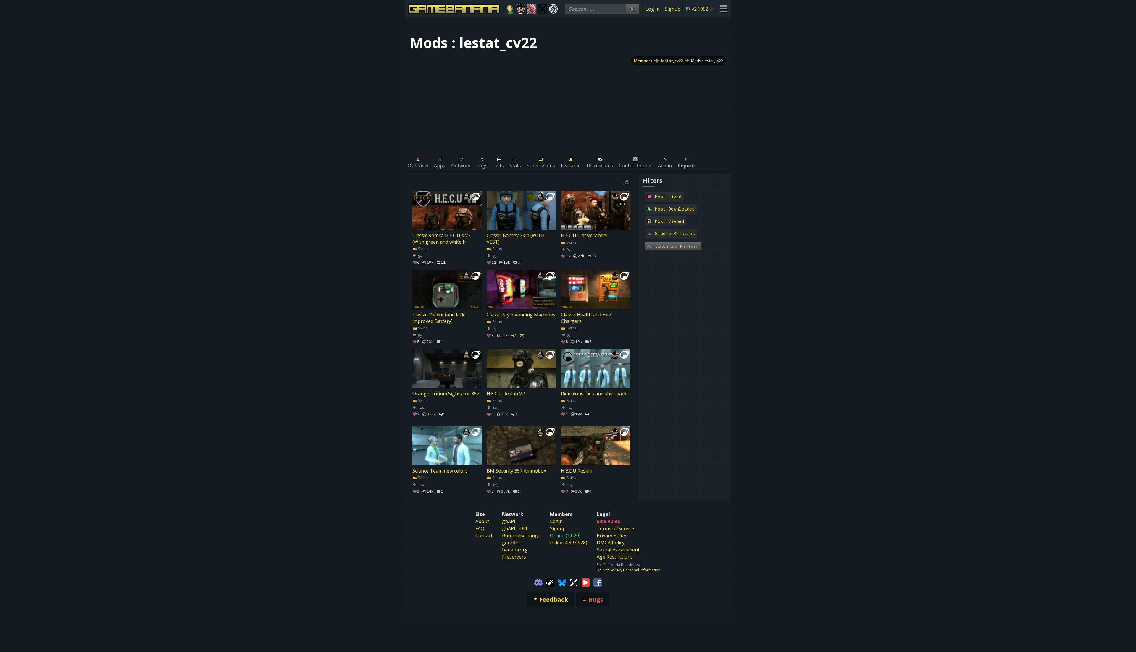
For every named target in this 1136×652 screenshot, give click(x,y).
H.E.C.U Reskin (576, 471)
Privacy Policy (611, 535)
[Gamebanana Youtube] (585, 582)
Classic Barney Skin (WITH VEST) (516, 238)
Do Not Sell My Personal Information (629, 569)
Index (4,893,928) (568, 542)
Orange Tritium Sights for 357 (445, 393)
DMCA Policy (611, 542)
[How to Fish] (542, 9)
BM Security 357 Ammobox (516, 471)
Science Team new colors (440, 471)
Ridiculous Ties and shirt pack (594, 393)
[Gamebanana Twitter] (574, 582)
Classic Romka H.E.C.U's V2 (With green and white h (441, 238)
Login (556, 521)
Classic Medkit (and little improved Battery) (439, 317)
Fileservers (514, 557)
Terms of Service (615, 528)
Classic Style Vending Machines (521, 314)
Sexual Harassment (618, 549)
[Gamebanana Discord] (538, 582)
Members (643, 60)
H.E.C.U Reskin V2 (506, 393)
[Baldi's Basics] (510, 9)
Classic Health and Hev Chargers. (586, 317)
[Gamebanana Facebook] (597, 582)
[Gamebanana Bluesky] (562, 582)
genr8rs (511, 542)
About (482, 521)
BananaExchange (521, 535)
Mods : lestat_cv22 (707, 60)
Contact (484, 535)
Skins (422, 248)
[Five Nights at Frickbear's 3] (521, 9)
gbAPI (508, 521)
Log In (653, 9)
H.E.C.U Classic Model (584, 235)
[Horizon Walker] (531, 9)
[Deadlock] (553, 9)
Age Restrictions (615, 557)
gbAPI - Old (514, 528)
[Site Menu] (724, 8)
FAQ (479, 528)
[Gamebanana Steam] (550, 582)
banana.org (515, 549)
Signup (672, 9)
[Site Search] (632, 9)
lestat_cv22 (672, 60)
